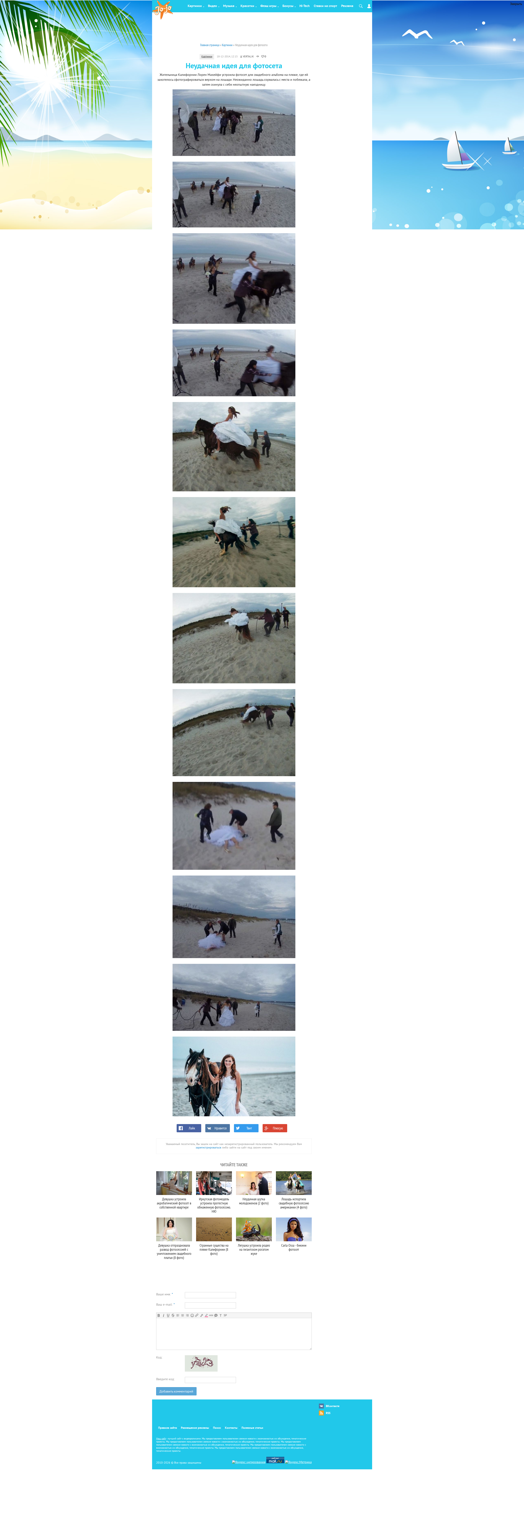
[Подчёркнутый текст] (168, 1315)
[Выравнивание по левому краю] (177, 1315)
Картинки (195, 6)
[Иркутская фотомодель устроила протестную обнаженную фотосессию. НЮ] (214, 1183)
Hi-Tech (304, 6)
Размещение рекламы (195, 1428)
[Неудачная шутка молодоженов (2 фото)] (254, 1183)
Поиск (217, 1428)
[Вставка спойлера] (225, 1315)
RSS (328, 1413)
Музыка (228, 6)
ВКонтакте (332, 1406)
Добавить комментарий (176, 1392)
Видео (212, 6)
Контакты (231, 1428)
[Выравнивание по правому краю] (187, 1315)
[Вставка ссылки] (196, 1315)
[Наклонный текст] (163, 1315)
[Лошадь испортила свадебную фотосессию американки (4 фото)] (294, 1183)
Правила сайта (167, 1428)
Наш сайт (161, 1438)
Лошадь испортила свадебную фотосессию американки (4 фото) (294, 1203)
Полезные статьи (252, 1428)
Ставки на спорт (325, 6)
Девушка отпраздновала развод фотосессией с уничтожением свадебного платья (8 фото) (174, 1251)
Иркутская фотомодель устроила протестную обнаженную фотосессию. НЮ (214, 1205)
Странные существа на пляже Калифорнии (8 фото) (214, 1249)
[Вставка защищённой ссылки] (201, 1315)
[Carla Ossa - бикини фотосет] (294, 1229)
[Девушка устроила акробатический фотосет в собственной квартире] (174, 1183)
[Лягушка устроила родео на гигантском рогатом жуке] (254, 1229)
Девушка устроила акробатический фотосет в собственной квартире (174, 1203)
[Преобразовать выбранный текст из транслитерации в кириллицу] (220, 1315)
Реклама (347, 6)
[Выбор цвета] (206, 1315)
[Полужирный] (158, 1315)
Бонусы (287, 6)
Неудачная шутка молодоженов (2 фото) (254, 1201)
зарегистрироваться (208, 1147)
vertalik (248, 56)
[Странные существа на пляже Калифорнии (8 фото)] (214, 1229)
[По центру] (182, 1315)
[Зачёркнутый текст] (173, 1315)
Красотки (247, 6)
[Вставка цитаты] (215, 1315)
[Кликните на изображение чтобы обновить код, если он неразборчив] (201, 1371)
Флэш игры (268, 6)
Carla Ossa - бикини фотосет (293, 1247)
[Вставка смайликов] (192, 1315)
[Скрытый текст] (211, 1315)
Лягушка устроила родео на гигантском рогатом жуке (254, 1249)
